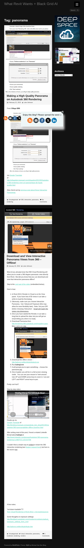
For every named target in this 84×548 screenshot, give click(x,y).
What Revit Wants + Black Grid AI (31, 4)
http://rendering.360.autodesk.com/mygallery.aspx (30, 324)
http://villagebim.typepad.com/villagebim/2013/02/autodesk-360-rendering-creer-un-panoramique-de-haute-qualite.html (28, 182)
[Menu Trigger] (77, 4)
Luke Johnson (28, 102)
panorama (35, 199)
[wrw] (67, 63)
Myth (27, 545)
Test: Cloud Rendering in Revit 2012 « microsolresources (27, 512)
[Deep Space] (67, 41)
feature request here (33, 447)
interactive (27, 199)
